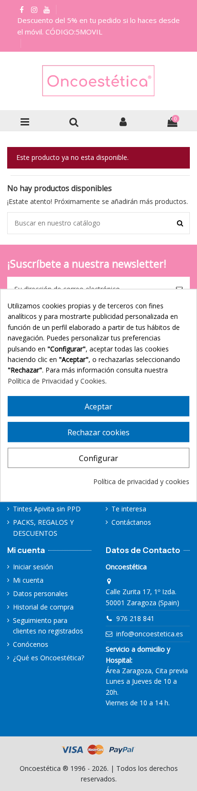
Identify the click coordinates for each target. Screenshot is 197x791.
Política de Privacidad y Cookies (56, 380)
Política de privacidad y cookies (141, 481)
